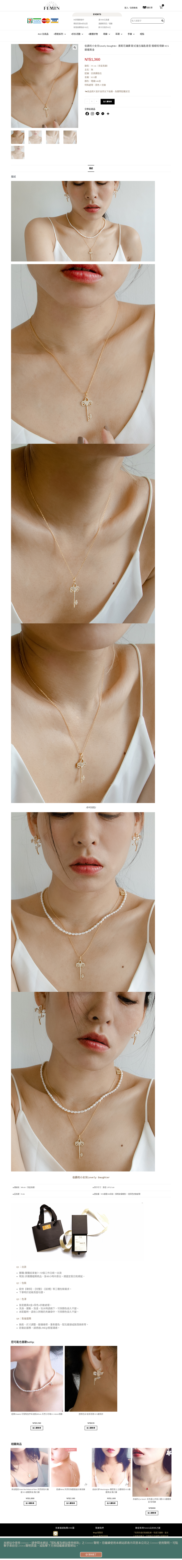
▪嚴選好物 (93, 34)
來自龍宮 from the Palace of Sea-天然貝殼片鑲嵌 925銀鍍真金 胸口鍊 (30, 1491)
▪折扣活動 (75, 34)
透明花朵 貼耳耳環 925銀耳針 (91, 1414)
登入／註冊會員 (130, 7)
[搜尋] (162, 20)
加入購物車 (107, 101)
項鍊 (105, 34)
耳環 (117, 34)
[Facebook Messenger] (102, 113)
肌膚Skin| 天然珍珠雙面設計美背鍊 (70, 1489)
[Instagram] (92, 113)
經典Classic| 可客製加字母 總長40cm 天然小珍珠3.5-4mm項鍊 (36, 1414)
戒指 (142, 34)
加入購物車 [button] (37, 1428)
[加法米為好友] (55, 1533)
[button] (75, 47)
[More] (108, 113)
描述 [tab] (91, 168)
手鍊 (130, 34)
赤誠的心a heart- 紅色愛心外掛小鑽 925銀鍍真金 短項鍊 (152, 1500)
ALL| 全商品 (43, 34)
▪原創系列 (58, 34)
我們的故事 (100, 1536)
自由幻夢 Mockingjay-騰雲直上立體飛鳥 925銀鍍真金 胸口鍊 (111, 1491)
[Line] (97, 113)
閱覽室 (98, 1532)
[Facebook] (87, 113)
